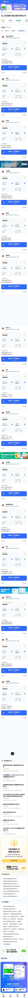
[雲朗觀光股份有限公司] (14, 822)
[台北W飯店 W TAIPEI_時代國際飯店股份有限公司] (14, 831)
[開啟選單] (2, 1)
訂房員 (7, 120)
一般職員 (8, 171)
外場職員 (8, 681)
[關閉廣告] (25, 964)
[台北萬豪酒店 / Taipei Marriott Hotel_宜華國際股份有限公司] (14, 777)
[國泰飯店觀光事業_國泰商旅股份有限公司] (14, 768)
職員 (7, 639)
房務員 (7, 213)
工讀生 (7, 78)
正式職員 (8, 462)
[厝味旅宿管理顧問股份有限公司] (14, 806)
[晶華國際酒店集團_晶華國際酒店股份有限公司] (14, 787)
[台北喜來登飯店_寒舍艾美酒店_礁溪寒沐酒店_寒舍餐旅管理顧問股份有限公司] (14, 797)
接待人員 (8, 327)
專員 (7, 369)
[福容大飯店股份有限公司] (14, 814)
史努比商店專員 (9, 36)
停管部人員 (8, 597)
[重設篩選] (2, 31)
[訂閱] (25, 12)
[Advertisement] (14, 309)
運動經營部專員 (9, 504)
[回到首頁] (2, 12)
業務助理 (8, 255)
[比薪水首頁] (4, 958)
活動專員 (8, 412)
